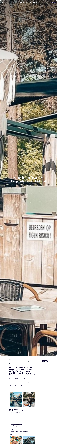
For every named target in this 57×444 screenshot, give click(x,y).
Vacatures (22, 2)
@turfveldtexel (27, 385)
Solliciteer (45, 361)
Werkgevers (35, 2)
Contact (29, 2)
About (26, 2)
